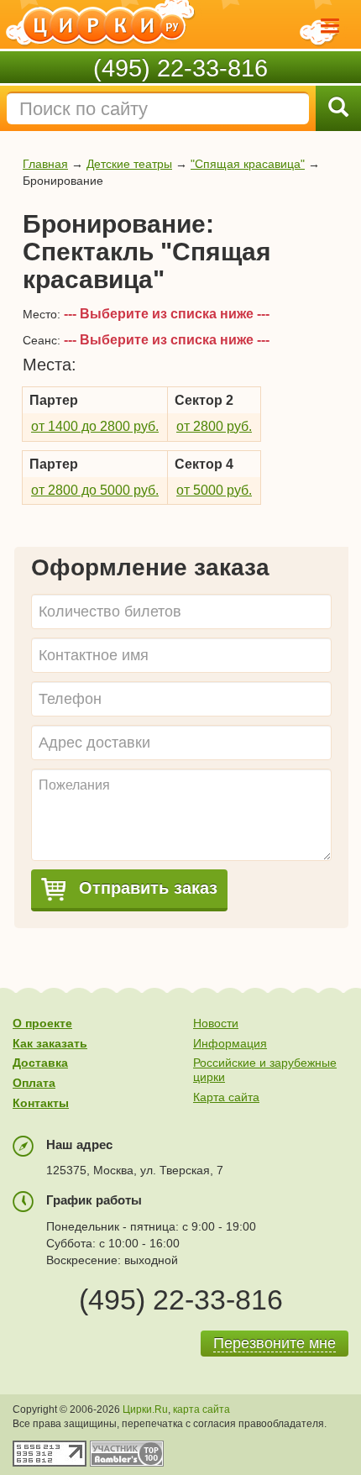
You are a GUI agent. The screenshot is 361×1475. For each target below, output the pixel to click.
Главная (45, 164)
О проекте (42, 1023)
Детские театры (129, 164)
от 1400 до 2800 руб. (95, 426)
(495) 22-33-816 (180, 68)
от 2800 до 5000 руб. (95, 490)
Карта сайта (226, 1097)
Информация (230, 1043)
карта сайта (201, 1409)
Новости (215, 1023)
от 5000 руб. (214, 490)
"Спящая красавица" (248, 164)
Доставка (40, 1062)
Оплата (34, 1082)
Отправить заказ (145, 888)
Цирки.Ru (145, 1409)
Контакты (41, 1103)
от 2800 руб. (214, 426)
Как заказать (50, 1043)
